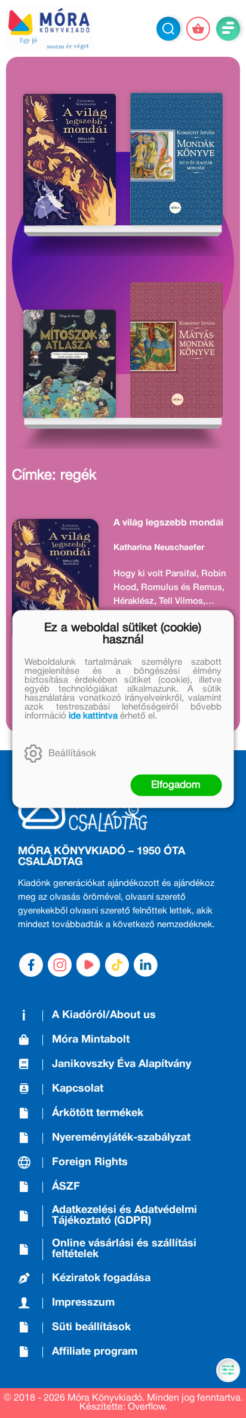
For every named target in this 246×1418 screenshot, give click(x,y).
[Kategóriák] (228, 1370)
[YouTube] (88, 965)
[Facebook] (31, 965)
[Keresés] (168, 29)
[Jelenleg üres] (198, 29)
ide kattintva (93, 716)
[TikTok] (117, 965)
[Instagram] (60, 965)
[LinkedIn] (146, 965)
